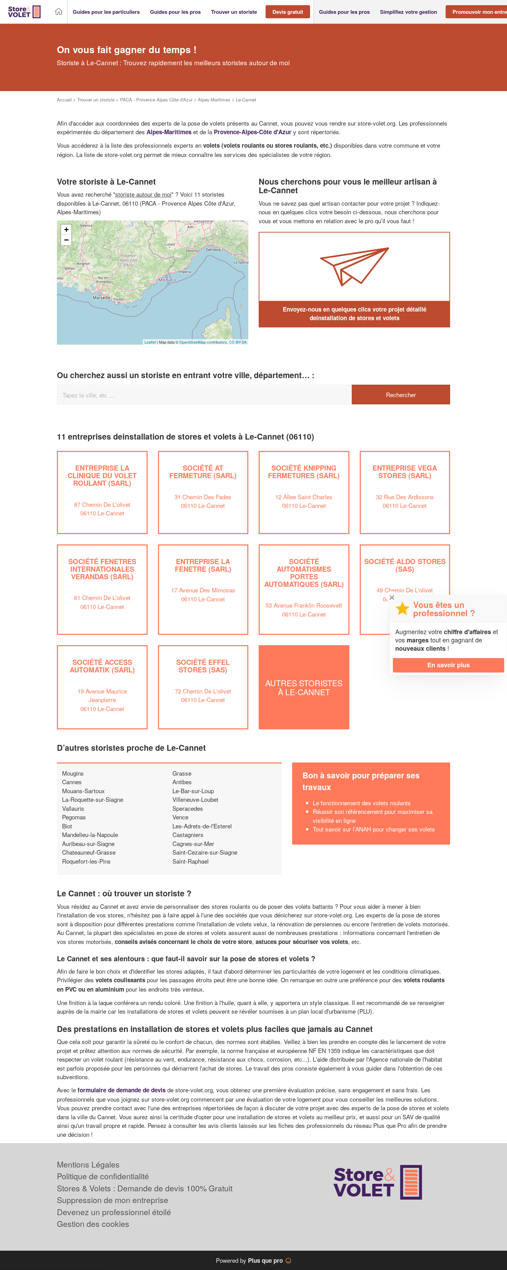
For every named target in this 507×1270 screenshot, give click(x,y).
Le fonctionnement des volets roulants (362, 802)
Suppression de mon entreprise (112, 1199)
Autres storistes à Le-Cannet (303, 687)
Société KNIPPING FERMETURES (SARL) (304, 471)
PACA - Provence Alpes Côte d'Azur (156, 99)
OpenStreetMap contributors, (204, 342)
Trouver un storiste (96, 99)
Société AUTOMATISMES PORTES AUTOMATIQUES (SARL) (304, 572)
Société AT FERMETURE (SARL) (203, 471)
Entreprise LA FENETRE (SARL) (203, 565)
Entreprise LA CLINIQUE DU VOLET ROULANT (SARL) (102, 475)
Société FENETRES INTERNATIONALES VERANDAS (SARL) (102, 568)
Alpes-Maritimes (214, 99)
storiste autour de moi (143, 194)
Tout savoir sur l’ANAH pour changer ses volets (374, 829)
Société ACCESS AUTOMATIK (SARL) (102, 666)
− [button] (66, 240)
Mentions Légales (88, 1164)
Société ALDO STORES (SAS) (405, 565)
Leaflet (150, 342)
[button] (106, 12)
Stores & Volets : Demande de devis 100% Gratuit (144, 1188)
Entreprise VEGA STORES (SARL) (404, 471)
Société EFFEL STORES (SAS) (203, 666)
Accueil (64, 99)
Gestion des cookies (93, 1223)
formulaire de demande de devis (122, 1090)
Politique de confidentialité (103, 1176)
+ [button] (66, 229)
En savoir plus (448, 664)
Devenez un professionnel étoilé (114, 1212)
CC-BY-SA (238, 342)
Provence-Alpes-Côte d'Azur (252, 132)
